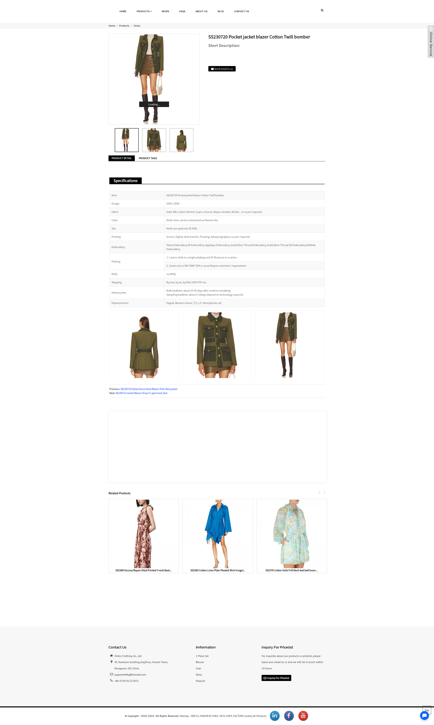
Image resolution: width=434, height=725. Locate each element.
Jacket (248, 716)
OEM (222, 716)
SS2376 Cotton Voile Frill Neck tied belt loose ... (291, 570)
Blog (221, 11)
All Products (260, 716)
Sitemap (184, 716)
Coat (198, 668)
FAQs (182, 11)
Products (143, 11)
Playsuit (200, 681)
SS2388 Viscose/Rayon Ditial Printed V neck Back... (143, 570)
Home (123, 11)
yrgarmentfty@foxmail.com (130, 674)
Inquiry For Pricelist (278, 678)
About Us (201, 11)
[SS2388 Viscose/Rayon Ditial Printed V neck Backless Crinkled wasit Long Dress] (143, 533)
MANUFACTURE (209, 716)
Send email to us (223, 68)
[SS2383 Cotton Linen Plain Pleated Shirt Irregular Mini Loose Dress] (217, 533)
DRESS (195, 716)
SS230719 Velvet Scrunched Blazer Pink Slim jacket (149, 389)
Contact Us (241, 11)
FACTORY (238, 716)
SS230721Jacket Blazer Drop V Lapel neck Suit (141, 393)
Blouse (200, 662)
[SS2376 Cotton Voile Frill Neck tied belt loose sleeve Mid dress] (292, 533)
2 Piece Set (202, 656)
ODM (229, 716)
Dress (137, 25)
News (165, 11)
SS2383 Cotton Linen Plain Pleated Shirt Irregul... (217, 570)
